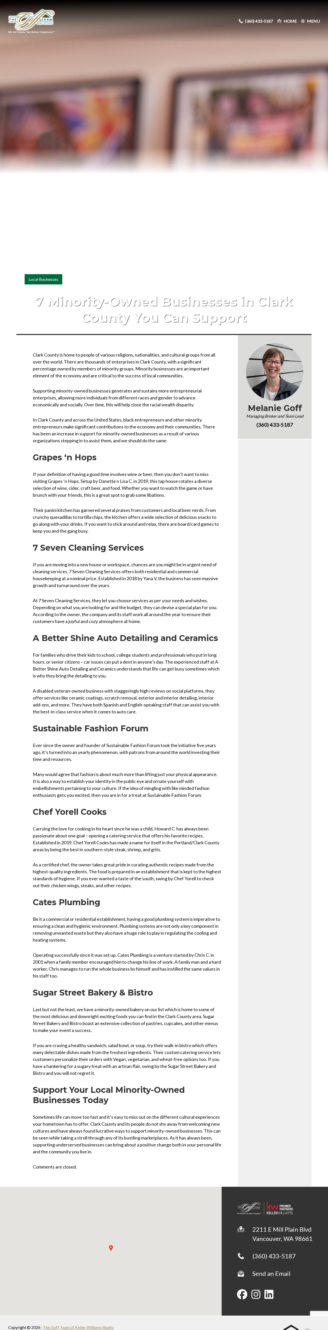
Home (290, 21)
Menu (313, 21)
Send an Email (271, 1273)
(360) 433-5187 (274, 1256)
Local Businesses (43, 279)
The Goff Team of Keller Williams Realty (78, 1327)
